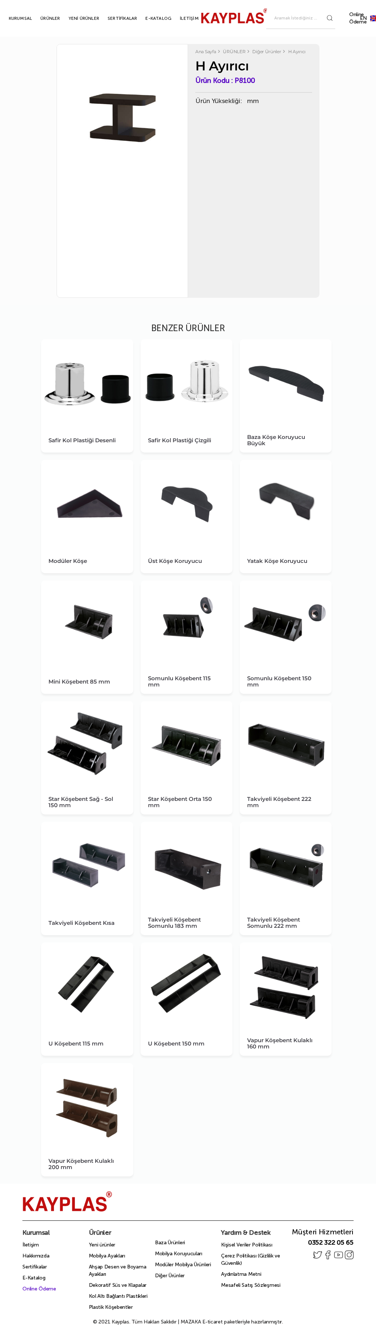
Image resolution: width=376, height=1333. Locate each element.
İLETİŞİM (181, 18)
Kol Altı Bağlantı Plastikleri (118, 1296)
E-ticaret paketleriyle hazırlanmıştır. (232, 1322)
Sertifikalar (34, 1267)
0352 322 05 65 (330, 1242)
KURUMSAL (12, 18)
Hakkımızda (35, 1256)
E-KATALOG (150, 18)
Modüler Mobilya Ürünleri (183, 1264)
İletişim (30, 1245)
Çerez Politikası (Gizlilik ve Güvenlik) (250, 1259)
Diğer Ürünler (170, 1275)
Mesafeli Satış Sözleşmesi (251, 1285)
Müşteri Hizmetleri (322, 1231)
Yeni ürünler (102, 1245)
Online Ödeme (358, 18)
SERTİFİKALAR (114, 18)
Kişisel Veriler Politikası (246, 1245)
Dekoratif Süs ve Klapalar (118, 1285)
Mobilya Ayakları (107, 1256)
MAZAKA (191, 1322)
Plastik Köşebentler (111, 1307)
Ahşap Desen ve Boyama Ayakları (118, 1270)
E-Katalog (33, 1278)
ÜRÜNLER (41, 18)
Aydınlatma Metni (241, 1274)
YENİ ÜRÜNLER (75, 18)
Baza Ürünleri (170, 1242)
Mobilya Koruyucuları (178, 1253)
